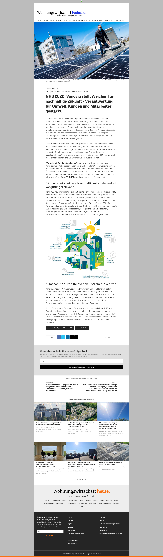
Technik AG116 (77, 91)
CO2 (48, 91)
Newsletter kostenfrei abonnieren (81, 367)
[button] (124, 6)
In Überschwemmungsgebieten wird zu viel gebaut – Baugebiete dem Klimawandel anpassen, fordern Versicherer (62, 387)
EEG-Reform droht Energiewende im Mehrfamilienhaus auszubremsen (49, 424)
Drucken (106, 337)
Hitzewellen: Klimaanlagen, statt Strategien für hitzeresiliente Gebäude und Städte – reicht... (81, 464)
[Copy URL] (76, 337)
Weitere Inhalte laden (80, 479)
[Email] (72, 337)
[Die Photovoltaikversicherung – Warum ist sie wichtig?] (113, 451)
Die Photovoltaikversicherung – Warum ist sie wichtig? (110, 463)
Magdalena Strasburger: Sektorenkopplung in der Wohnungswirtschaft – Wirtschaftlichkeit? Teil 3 (108, 425)
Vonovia (86, 91)
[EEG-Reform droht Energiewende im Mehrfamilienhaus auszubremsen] (50, 411)
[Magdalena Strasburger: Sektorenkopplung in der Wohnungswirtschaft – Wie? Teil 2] (50, 451)
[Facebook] (59, 337)
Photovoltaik (66, 91)
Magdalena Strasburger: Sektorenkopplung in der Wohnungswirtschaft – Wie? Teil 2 (48, 464)
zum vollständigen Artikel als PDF (60, 328)
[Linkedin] (68, 337)
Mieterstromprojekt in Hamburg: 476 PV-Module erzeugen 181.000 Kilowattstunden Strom (81, 425)
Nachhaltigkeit (55, 91)
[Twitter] (63, 337)
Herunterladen (82, 328)
